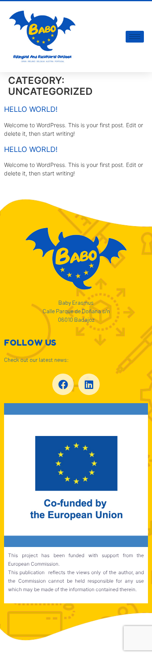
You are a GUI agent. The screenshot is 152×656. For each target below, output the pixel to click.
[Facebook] (63, 384)
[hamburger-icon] (135, 37)
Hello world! (31, 109)
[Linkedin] (89, 384)
